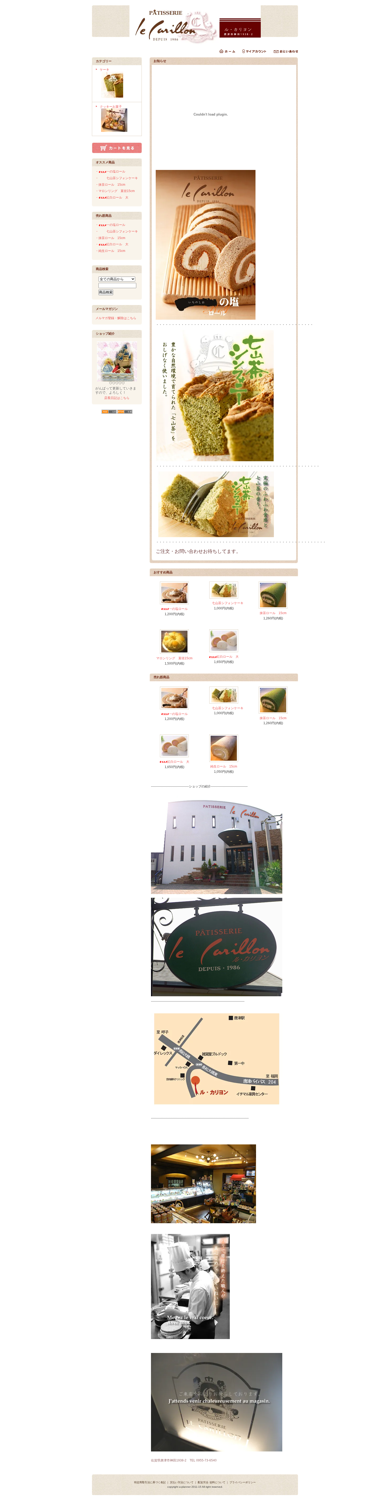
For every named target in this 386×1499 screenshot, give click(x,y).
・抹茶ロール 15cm (110, 184)
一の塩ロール (178, 609)
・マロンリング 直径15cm (115, 191)
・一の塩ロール (110, 171)
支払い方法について (182, 1482)
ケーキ (104, 69)
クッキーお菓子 (111, 106)
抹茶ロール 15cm (273, 613)
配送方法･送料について (211, 1482)
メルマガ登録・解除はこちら (115, 318)
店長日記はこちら (116, 398)
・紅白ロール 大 (113, 197)
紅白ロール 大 (229, 656)
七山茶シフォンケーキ (227, 603)
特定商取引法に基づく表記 (150, 1482)
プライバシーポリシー (242, 1482)
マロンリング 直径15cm (174, 658)
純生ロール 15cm (223, 766)
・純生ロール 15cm (110, 251)
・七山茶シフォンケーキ (116, 178)
